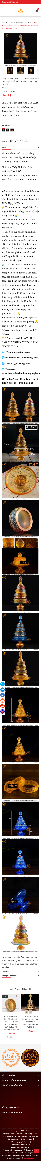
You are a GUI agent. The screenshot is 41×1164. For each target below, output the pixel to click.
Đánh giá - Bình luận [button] (9, 976)
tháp (17, 964)
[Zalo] (2, 689)
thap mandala (26, 964)
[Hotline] (2, 684)
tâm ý (6, 964)
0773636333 (13, 2)
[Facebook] (2, 695)
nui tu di (21, 960)
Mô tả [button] (4, 148)
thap (12, 964)
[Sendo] (2, 706)
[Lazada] (2, 711)
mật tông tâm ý (10, 960)
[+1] (26, 141)
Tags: (5, 957)
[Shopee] (2, 700)
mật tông (20, 957)
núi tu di (30, 960)
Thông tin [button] (5, 971)
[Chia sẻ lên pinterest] (21, 141)
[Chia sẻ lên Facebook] (11, 141)
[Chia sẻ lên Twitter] (16, 141)
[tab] (20, 148)
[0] (37, 11)
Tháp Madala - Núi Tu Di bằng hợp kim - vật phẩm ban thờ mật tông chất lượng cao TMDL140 (30, 1022)
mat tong (11, 957)
